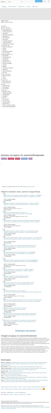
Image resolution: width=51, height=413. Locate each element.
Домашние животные (36, 380)
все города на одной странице (11, 407)
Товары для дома (32, 377)
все (11, 28)
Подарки (12, 378)
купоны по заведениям (45, 407)
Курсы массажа (15, 372)
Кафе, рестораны (13, 366)
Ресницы (35, 362)
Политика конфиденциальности (26, 403)
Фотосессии (14, 380)
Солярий (8, 363)
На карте (36, 6)
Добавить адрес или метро (7, 22)
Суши (18, 366)
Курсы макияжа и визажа (25, 372)
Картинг (23, 369)
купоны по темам (21, 407)
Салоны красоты (23, 362)
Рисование (9, 372)
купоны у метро (37, 407)
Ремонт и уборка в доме (16, 381)
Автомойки (19, 375)
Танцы (32, 372)
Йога (18, 371)
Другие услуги (37, 381)
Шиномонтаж (8, 375)
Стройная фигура (24, 363)
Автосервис (13, 375)
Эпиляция (3, 363)
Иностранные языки (5, 374)
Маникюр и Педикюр (42, 362)
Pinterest (29, 394)
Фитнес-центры (13, 371)
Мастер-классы (18, 374)
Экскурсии (26, 368)
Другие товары (22, 378)
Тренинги (12, 374)
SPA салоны (13, 363)
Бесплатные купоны (17, 389)
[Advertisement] (25, 174)
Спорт (21, 371)
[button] (48, 1)
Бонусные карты (38, 389)
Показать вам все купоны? (29, 186)
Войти (45, 1)
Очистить (8, 27)
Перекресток (24, 158)
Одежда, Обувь (15, 377)
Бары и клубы (36, 366)
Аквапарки (4, 158)
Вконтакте (11, 394)
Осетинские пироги (28, 366)
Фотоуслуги (8, 380)
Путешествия (21, 6)
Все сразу (3, 27)
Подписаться (39, 1)
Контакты (29, 6)
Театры (6, 369)
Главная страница (5, 386)
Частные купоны (8, 389)
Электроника (39, 377)
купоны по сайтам (29, 407)
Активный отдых (29, 369)
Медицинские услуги (5, 365)
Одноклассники (22, 394)
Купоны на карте (13, 386)
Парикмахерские (16, 362)
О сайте (24, 386)
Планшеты (45, 377)
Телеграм (16, 394)
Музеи (10, 369)
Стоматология (41, 363)
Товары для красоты (23, 377)
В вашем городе (12, 6)
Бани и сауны (35, 363)
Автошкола (36, 372)
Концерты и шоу (38, 368)
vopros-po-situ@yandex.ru (20, 392)
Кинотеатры (31, 368)
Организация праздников (27, 381)
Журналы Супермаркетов (28, 389)
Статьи (2, 389)
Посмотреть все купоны (25, 330)
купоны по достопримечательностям (9, 408)
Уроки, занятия (43, 372)
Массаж (17, 363)
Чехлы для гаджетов (5, 378)
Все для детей (20, 380)
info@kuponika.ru (10, 392)
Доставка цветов (27, 380)
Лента (30, 158)
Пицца (21, 366)
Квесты (34, 369)
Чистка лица (30, 362)
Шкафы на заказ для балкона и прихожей (36, 386)
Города (2, 407)
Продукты (17, 378)
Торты (40, 366)
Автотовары (24, 375)
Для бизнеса (7, 381)
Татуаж (29, 363)
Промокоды (8, 377)
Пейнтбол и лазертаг (16, 369)
